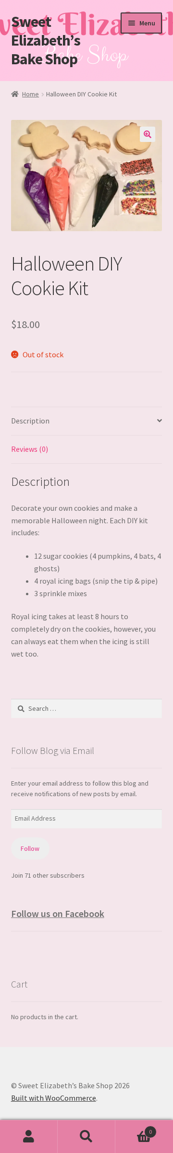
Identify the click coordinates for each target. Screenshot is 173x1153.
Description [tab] (30, 420)
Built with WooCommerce (53, 1098)
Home (30, 94)
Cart (133, 1128)
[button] (147, 134)
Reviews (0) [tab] (29, 449)
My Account (29, 1136)
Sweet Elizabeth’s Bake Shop (45, 40)
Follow (30, 848)
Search (86, 1136)
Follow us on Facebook (57, 913)
